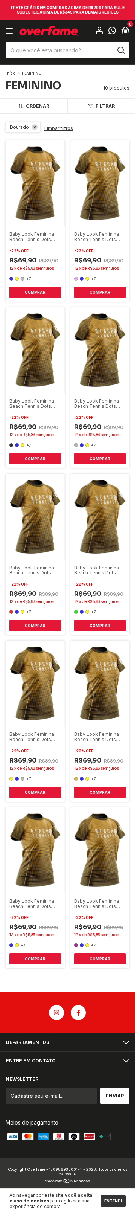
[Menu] (11, 31)
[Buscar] (120, 50)
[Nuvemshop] (67, 1181)
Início (10, 73)
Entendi (113, 1201)
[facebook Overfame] (78, 1012)
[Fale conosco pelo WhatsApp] (112, 31)
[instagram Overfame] (56, 1012)
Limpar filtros (58, 128)
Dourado (19, 127)
